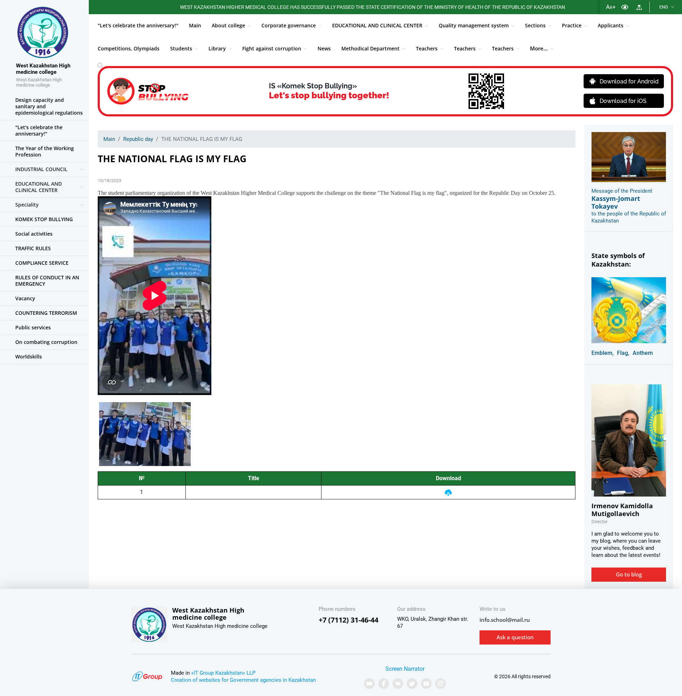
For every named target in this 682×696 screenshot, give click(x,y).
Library (217, 48)
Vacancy (25, 298)
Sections (535, 25)
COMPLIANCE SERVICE (42, 262)
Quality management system (474, 25)
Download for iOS (623, 101)
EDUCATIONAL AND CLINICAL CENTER (377, 25)
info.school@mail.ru (505, 619)
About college (228, 25)
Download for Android (629, 81)
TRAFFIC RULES (33, 248)
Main (195, 25)
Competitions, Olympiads (128, 48)
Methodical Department (370, 48)
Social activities (34, 233)
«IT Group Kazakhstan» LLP (223, 673)
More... (539, 48)
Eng (663, 7)
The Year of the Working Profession (44, 151)
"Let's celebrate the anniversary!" (138, 25)
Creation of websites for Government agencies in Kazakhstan (243, 680)
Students (181, 48)
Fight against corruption (271, 48)
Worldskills (28, 356)
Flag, (623, 353)
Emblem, (602, 353)
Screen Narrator (404, 668)
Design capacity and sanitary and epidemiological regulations (49, 106)
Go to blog (629, 574)
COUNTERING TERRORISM (46, 312)
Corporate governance (288, 25)
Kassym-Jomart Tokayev (615, 202)
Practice (571, 25)
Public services (33, 327)
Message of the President (621, 191)
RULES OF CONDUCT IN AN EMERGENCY (47, 280)
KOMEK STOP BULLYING (44, 219)
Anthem (643, 353)
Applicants (610, 25)
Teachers (427, 48)
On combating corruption (46, 342)
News (324, 48)
